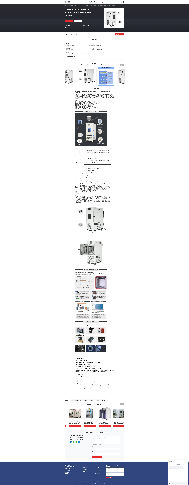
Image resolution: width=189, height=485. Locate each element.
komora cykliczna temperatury (89, 400)
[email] (71, 442)
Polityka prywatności (99, 481)
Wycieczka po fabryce (85, 467)
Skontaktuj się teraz (97, 457)
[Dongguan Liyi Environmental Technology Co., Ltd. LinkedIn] (68, 473)
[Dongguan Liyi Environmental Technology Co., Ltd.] (68, 1)
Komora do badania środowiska (97, 468)
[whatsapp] (73, 442)
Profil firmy (84, 465)
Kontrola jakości (85, 469)
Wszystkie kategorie (97, 473)
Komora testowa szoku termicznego (97, 471)
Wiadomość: (94, 435)
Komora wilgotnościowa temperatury (77, 5)
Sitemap (88, 481)
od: (93, 446)
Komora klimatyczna (97, 465)
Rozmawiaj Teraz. (78, 20)
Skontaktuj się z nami (85, 471)
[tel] (82, 442)
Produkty (68, 5)
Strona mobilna (93, 481)
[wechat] (76, 442)
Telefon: (93, 451)
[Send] (186, 483)
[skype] (79, 442)
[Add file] (169, 483)
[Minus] (186, 461)
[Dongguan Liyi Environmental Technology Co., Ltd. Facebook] (66, 473)
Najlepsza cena (69, 20)
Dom (65, 5)
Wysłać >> (109, 477)
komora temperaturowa (101, 400)
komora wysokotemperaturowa (76, 400)
